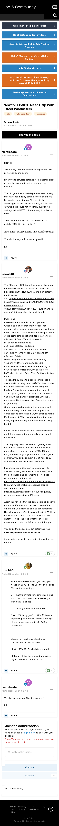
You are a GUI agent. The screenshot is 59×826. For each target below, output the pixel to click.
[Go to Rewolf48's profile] (28, 269)
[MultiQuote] (6, 258)
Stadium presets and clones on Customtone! (30, 93)
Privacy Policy (22, 808)
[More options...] (51, 154)
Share (30, 767)
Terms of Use (13, 809)
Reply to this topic (29, 134)
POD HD (29, 125)
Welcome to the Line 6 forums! (29, 25)
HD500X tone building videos (29, 35)
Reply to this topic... (21, 752)
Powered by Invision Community (29, 821)
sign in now (30, 732)
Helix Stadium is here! (29, 68)
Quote (14, 257)
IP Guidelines (33, 808)
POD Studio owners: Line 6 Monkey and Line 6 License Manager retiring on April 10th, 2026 (29, 80)
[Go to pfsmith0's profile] (28, 565)
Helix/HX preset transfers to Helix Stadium (29, 57)
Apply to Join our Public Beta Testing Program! (29, 45)
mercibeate (13, 122)
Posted (15, 155)
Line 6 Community (19, 7)
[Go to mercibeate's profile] (28, 147)
